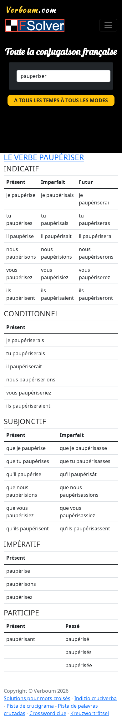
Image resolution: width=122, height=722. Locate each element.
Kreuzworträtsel (89, 713)
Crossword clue (47, 713)
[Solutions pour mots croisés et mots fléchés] (34, 25)
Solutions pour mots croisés (37, 698)
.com (31, 9)
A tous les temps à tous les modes (61, 100)
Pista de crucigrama (30, 705)
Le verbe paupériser (44, 157)
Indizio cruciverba (95, 698)
